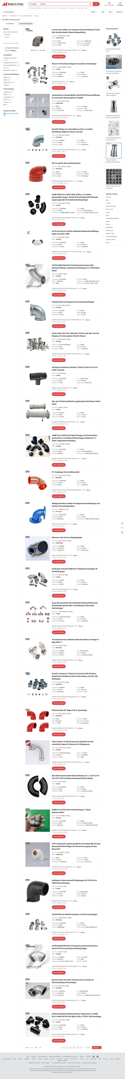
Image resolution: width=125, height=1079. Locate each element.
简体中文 (20, 1059)
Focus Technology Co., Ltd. (61, 1066)
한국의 (81, 1059)
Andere (7, 85)
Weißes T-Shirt (110, 233)
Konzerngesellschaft (12, 65)
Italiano (66, 1059)
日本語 (33, 1059)
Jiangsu (8, 102)
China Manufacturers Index (58, 1063)
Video (27, 29)
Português (59, 1059)
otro (6, 68)
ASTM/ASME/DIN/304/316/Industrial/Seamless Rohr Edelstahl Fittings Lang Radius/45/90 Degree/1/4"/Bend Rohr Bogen (76, 268)
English (14, 1059)
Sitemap (82, 1056)
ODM (7, 80)
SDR (50, 8)
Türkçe (111, 1059)
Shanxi (7, 100)
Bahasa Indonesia (62, 1060)
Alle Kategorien (9, 12)
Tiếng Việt (118, 1059)
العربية (86, 1059)
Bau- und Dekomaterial (10, 32)
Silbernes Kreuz (110, 239)
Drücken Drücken (62, 8)
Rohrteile (7, 34)
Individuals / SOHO (10, 70)
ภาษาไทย (105, 1059)
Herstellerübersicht (26, 23)
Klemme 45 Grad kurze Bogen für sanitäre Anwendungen (74, 64)
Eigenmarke (9, 82)
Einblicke (88, 1056)
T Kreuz (55, 8)
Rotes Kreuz (72, 8)
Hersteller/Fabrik (11, 63)
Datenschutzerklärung (55, 1056)
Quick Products (45, 1063)
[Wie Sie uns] (94, 1056)
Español (46, 1059)
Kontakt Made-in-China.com (70, 1056)
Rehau (108, 221)
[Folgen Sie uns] (97, 1056)
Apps (110, 12)
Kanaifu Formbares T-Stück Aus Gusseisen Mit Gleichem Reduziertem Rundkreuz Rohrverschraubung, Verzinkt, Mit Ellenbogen (75, 676)
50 (40, 1047)
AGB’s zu (70, 1072)
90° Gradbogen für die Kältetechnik (65, 472)
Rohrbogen (109, 227)
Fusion (108, 224)
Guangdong (9, 97)
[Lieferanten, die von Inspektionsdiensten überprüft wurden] (12, 48)
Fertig (77, 8)
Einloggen (120, 5)
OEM (7, 77)
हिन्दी (100, 1059)
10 (31, 1047)
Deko (82, 8)
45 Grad (45, 8)
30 (36, 1047)
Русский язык (74, 1059)
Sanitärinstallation (111, 236)
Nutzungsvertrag (42, 1056)
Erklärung (33, 1056)
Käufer (93, 12)
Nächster (96, 1047)
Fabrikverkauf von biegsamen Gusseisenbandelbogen (73, 302)
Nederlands (93, 1059)
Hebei (7, 94)
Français (39, 1059)
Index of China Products (74, 1063)
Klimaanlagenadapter (112, 218)
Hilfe (102, 12)
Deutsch (52, 1059)
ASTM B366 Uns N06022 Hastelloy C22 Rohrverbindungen (74, 914)
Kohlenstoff (109, 230)
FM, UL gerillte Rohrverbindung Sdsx (66, 163)
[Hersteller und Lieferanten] (12, 4)
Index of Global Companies (90, 1063)
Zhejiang (8, 92)
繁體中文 (27, 1059)
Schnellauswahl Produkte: (35, 8)
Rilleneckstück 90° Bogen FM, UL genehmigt (69, 710)
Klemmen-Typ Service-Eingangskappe (67, 537)
